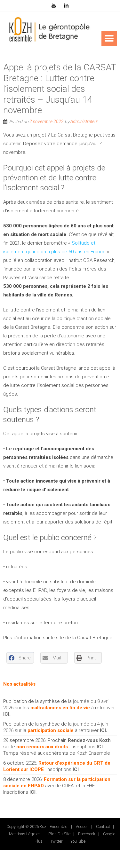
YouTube (77, 841)
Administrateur (84, 121)
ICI (6, 714)
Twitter (56, 841)
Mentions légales (25, 833)
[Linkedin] (66, 6)
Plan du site (59, 833)
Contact (103, 826)
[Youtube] (54, 6)
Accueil (82, 826)
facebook (86, 833)
